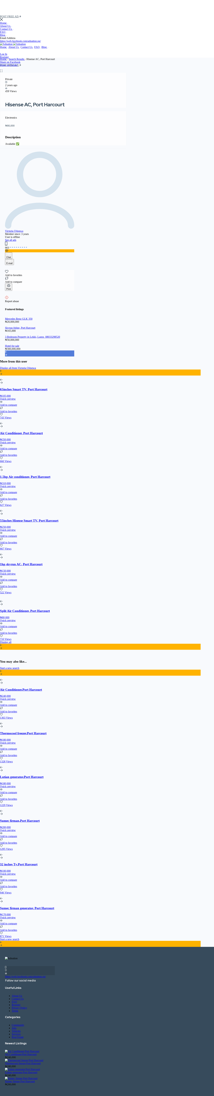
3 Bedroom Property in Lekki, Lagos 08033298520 (32, 336)
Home (3, 23)
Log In (3, 54)
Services (16, 1034)
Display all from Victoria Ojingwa (18, 368)
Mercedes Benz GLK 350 (18, 318)
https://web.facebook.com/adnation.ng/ (20, 41)
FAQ (3, 32)
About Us (5, 26)
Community (18, 1025)
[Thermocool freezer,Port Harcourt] (24, 1060)
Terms (15, 1010)
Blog (3, 35)
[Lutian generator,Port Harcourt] (22, 1069)
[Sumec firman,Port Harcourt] (21, 1078)
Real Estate (18, 1037)
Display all (5, 642)
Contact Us (6, 29)
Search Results (17, 59)
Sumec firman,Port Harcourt (20, 1081)
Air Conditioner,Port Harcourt (21, 1054)
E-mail (9, 263)
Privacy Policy (19, 1007)
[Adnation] (6, 44)
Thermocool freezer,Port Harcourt (23, 1063)
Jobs (14, 1028)
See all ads (10, 240)
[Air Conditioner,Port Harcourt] (22, 1051)
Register (4, 57)
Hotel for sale (12, 345)
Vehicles (16, 1031)
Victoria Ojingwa (14, 231)
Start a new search (9, 668)
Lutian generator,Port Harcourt (21, 1072)
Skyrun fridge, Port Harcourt (20, 327)
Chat (8, 257)
